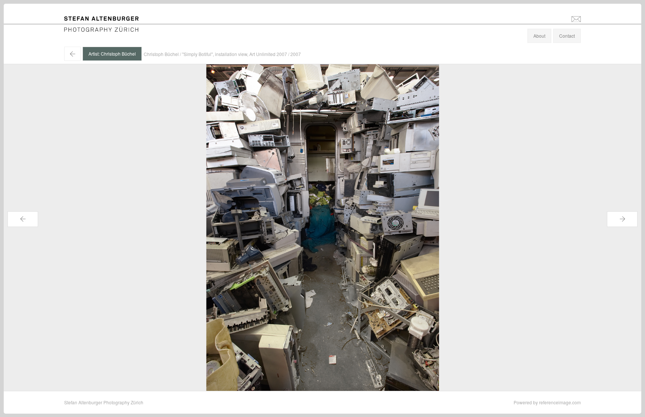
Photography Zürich (84, 28)
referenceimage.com (560, 402)
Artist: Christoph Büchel (112, 53)
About (539, 35)
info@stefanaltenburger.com (576, 18)
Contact (567, 35)
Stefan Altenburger (106, 20)
